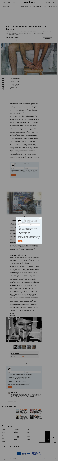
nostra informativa (31, 237)
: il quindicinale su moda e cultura (24, 232)
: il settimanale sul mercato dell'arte (25, 229)
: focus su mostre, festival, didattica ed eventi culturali (28, 228)
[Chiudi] (40, 218)
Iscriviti (20, 241)
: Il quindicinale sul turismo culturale (24, 233)
